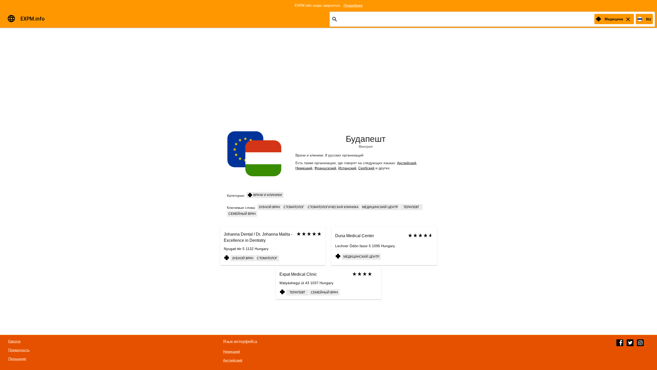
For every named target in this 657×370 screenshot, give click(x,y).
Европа (14, 341)
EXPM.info (33, 19)
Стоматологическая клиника (333, 207)
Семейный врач (242, 214)
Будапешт (366, 139)
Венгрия (366, 146)
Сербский (366, 168)
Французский (325, 168)
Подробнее (353, 5)
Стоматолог (294, 207)
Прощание (17, 359)
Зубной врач (269, 207)
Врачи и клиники (267, 195)
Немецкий (303, 168)
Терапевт (411, 207)
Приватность (19, 350)
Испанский (347, 168)
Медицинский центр (380, 207)
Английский (406, 163)
